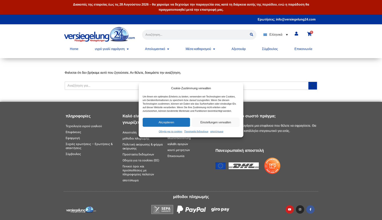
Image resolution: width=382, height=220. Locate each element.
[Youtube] (290, 209)
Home (74, 49)
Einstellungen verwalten (215, 122)
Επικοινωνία (303, 49)
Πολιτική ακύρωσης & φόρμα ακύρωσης (143, 146)
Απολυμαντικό (155, 49)
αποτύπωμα (216, 131)
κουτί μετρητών (179, 150)
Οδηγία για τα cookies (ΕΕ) (141, 160)
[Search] (251, 35)
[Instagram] (300, 209)
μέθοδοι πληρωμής (136, 138)
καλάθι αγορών (178, 144)
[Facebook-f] (310, 209)
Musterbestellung (179, 138)
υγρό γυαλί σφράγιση (110, 49)
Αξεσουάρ (239, 49)
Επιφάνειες (73, 132)
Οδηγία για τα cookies (170, 131)
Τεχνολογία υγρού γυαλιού (84, 126)
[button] (275, 34)
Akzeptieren (166, 122)
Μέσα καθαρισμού (198, 49)
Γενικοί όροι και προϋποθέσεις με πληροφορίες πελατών (138, 170)
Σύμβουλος (270, 49)
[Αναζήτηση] (312, 86)
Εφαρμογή (73, 138)
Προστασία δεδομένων (196, 131)
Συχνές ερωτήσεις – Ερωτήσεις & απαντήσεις (89, 146)
